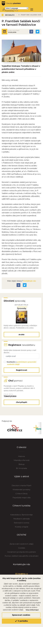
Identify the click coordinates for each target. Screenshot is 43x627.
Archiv (21, 334)
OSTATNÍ (21, 534)
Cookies (21, 548)
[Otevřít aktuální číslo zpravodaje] (21, 315)
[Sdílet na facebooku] (31, 31)
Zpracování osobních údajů (21, 544)
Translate (22, 11)
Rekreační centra (21, 523)
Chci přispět (21, 402)
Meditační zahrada (21, 519)
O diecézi (21, 447)
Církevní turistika (21, 505)
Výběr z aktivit (21, 476)
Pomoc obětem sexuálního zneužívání (21, 556)
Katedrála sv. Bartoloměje (21, 515)
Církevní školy (21, 493)
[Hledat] (3, 9)
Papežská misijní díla (21, 497)
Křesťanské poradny (21, 489)
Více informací (32, 610)
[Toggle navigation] (31, 9)
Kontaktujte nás (29, 281)
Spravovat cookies (21, 615)
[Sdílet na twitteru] (37, 31)
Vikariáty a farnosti (21, 460)
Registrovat (21, 370)
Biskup (22, 464)
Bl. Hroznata (21, 468)
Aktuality (10, 15)
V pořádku (22, 621)
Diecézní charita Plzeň (21, 485)
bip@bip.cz (23, 574)
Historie (21, 456)
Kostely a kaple (21, 527)
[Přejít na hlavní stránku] (11, 3)
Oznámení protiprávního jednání (21, 552)
